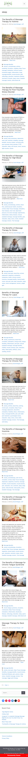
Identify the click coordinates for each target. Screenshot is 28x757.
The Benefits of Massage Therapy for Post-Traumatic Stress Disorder (13, 90)
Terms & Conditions (7, 736)
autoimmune (11, 339)
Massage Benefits (8, 64)
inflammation (15, 72)
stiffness (15, 349)
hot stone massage (12, 212)
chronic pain (5, 408)
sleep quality (8, 349)
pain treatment (6, 415)
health (10, 277)
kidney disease (13, 214)
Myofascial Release (7, 674)
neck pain (8, 281)
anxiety (5, 138)
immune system (18, 70)
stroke (16, 218)
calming (21, 405)
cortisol (4, 208)
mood (3, 281)
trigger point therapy (12, 678)
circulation (10, 68)
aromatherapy (12, 66)
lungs (20, 72)
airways (6, 66)
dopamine (11, 275)
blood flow (16, 273)
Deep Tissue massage (12, 208)
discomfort (16, 409)
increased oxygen (6, 72)
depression (20, 138)
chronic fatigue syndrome (10, 608)
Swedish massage (7, 419)
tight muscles (5, 148)
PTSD (19, 144)
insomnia (10, 140)
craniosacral (5, 609)
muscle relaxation (11, 483)
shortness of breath (7, 78)
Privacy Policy (5, 738)
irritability (15, 140)
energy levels (17, 341)
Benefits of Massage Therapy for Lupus (10, 293)
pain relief (13, 281)
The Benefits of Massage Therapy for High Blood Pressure (12, 158)
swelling (4, 351)
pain (22, 74)
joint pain (17, 343)
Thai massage (15, 220)
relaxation (10, 76)
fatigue (24, 341)
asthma (18, 66)
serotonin (15, 485)
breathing (4, 68)
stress (18, 78)
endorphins (10, 70)
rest (12, 485)
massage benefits (6, 74)
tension (9, 80)
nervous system (11, 142)
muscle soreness (11, 347)
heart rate (4, 140)
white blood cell (16, 80)
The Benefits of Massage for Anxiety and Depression (14, 498)
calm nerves (19, 477)
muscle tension (16, 74)
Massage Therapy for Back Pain (13, 624)
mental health (20, 279)
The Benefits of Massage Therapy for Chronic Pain (12, 360)
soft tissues (14, 146)
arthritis (10, 405)
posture (18, 674)
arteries (18, 204)
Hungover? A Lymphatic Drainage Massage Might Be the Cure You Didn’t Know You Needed (13, 718)
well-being (4, 421)
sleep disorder (9, 487)
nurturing (18, 142)
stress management (11, 283)
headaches (5, 277)
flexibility (4, 343)
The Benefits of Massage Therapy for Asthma (12, 20)
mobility (4, 347)
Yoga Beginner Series (7, 711)
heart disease (5, 210)
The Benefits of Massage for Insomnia (14, 430)
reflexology (5, 76)
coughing (16, 68)
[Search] (23, 692)
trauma (11, 148)
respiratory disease (19, 76)
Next (7, 685)
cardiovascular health (10, 206)
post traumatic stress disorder (10, 144)
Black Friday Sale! (6, 721)
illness (15, 411)
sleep (14, 78)
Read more (12, 60)
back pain (10, 273)
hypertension (21, 212)
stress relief (18, 417)
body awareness (12, 138)
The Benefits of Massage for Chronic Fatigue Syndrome (14, 563)
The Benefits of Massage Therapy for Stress (12, 229)
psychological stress (15, 415)
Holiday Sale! (5, 714)
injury (3, 413)
